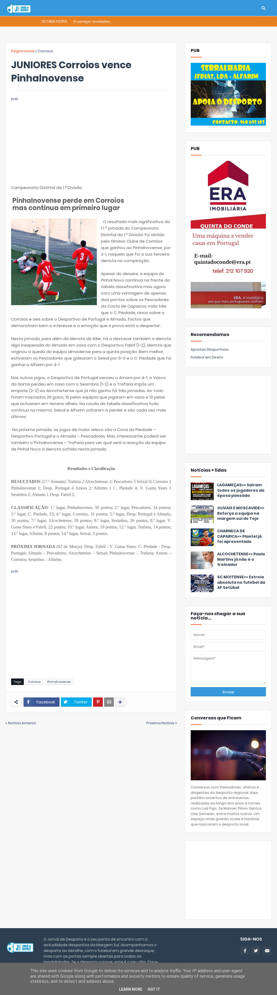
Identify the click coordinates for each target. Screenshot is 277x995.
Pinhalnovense (58, 682)
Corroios (45, 51)
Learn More (130, 989)
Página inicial (22, 51)
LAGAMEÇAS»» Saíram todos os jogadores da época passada (240, 490)
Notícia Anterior (22, 723)
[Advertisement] (91, 140)
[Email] (109, 702)
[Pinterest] (98, 702)
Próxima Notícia (160, 723)
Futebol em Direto (207, 357)
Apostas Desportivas (210, 349)
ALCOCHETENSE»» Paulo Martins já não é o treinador (241, 559)
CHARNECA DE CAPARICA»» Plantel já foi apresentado (239, 536)
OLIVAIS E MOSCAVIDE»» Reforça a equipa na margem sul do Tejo (240, 513)
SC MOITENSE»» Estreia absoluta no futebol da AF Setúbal (241, 582)
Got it (154, 989)
